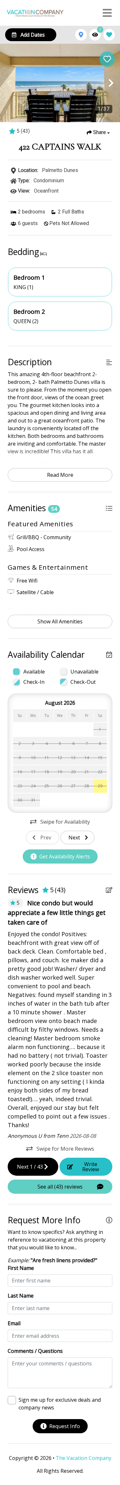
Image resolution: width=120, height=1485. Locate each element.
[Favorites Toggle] (109, 35)
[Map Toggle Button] (81, 35)
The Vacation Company (83, 1458)
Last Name (21, 1295)
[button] (9, 83)
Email (14, 1323)
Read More (60, 474)
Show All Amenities (60, 621)
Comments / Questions (35, 1350)
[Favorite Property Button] (107, 59)
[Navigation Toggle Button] (107, 12)
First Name (21, 1268)
